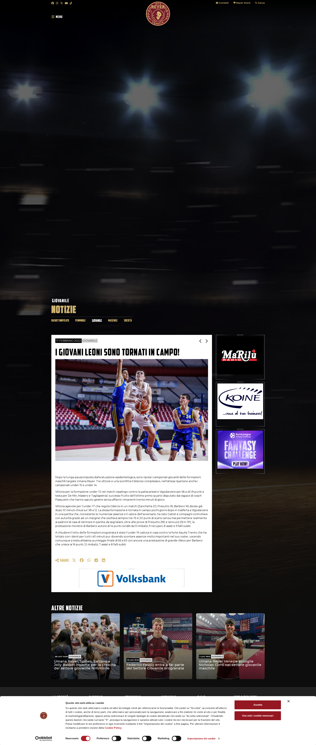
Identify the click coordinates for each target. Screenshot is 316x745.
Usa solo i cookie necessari (257, 715)
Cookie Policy (113, 727)
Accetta (257, 704)
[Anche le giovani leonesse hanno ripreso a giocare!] (206, 341)
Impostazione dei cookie (201, 738)
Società (128, 320)
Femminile (80, 320)
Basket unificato (60, 320)
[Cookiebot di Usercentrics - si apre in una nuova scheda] (43, 738)
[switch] (116, 738)
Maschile (113, 320)
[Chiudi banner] (288, 701)
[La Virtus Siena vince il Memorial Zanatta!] (200, 341)
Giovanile (60, 300)
